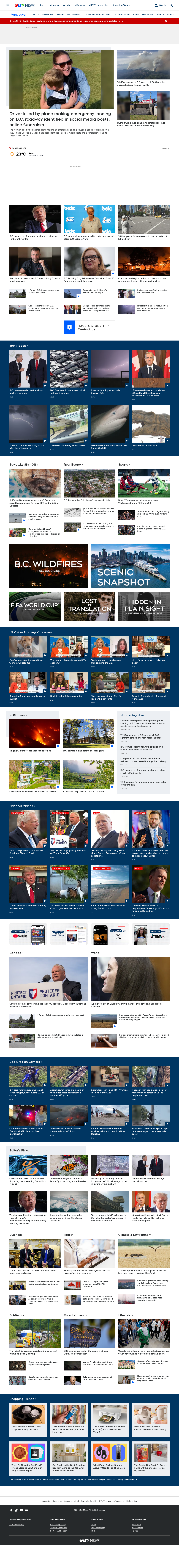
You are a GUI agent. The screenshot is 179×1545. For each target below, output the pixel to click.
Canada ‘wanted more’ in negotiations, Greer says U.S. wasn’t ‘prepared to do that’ (150, 908)
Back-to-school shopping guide (66, 696)
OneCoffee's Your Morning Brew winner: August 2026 (26, 661)
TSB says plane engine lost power (68, 445)
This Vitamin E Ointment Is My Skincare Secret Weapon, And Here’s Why (68, 1429)
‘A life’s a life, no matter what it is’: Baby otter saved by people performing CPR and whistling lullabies (33, 503)
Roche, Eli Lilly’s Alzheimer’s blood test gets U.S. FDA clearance (96, 1284)
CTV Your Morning (98, 5)
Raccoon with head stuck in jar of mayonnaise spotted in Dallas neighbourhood (149, 1093)
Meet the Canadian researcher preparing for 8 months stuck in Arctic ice (66, 1218)
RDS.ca (135, 1531)
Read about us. (131, 1479)
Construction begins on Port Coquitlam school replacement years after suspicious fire (142, 279)
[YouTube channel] (21, 1510)
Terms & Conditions (58, 1528)
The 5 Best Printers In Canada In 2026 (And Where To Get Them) (109, 1429)
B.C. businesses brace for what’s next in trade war (26, 391)
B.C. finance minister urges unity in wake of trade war (68, 391)
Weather (60, 14)
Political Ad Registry (58, 1531)
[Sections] (7, 5)
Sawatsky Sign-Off (89, 1501)
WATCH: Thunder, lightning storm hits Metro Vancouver (26, 446)
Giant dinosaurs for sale (144, 445)
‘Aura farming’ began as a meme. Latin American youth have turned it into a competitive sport (143, 1352)
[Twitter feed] (11, 1510)
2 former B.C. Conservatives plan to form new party (61, 1015)
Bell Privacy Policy (58, 1524)
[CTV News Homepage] (24, 5)
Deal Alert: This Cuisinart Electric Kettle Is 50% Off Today (150, 1428)
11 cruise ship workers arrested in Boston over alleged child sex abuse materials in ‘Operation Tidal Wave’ (144, 1036)
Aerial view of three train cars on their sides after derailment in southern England (67, 1093)
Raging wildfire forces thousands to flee (30, 751)
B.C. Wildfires (73, 14)
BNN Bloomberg (98, 1528)
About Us (46, 1501)
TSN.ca (94, 1531)
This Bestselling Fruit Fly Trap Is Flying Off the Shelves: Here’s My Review (150, 1468)
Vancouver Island (121, 14)
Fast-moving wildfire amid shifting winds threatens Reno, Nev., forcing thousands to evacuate (153, 1283)
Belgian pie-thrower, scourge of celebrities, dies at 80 (97, 1378)
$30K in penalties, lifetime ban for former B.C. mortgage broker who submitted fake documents (98, 511)
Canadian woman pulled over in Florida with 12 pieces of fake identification (26, 1131)
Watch (66, 5)
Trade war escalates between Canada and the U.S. (106, 661)
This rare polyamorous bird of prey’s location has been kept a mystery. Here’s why (142, 1272)
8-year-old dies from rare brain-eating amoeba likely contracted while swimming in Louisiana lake (98, 1298)
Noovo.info (136, 1524)
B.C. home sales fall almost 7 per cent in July (87, 500)
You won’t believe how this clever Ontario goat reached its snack (67, 907)
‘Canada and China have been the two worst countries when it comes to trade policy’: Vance (150, 853)
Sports (136, 14)
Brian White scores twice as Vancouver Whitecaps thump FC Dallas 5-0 (138, 501)
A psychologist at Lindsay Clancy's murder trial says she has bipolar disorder (126, 1005)
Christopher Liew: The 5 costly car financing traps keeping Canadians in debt (28, 1181)
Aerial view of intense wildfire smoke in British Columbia (65, 1130)
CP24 (93, 1524)
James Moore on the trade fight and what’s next (148, 1180)
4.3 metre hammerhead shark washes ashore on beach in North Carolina (108, 1131)
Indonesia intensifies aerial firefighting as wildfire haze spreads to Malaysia (149, 1297)
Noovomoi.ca (137, 1528)
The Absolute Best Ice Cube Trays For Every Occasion (26, 1428)
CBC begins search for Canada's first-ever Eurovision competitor (86, 1352)
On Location (131, 1501)
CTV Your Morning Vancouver (96, 14)
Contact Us (57, 1501)
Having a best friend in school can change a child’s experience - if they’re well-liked (153, 1378)
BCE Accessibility (16, 1524)
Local (43, 5)
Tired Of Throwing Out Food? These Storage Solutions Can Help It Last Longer (27, 1468)
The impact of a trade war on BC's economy (68, 661)
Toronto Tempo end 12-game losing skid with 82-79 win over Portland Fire (153, 513)
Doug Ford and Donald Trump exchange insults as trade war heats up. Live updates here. (97, 308)
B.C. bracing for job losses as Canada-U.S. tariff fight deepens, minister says (89, 279)
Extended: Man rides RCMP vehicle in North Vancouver (109, 1091)
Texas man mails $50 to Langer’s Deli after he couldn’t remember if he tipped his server (108, 1218)
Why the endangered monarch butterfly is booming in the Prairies (68, 1180)
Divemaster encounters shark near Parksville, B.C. (109, 446)
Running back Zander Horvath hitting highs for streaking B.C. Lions (151, 528)
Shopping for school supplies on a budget (27, 697)
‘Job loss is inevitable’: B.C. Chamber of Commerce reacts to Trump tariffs (43, 308)
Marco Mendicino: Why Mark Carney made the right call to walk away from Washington (150, 1218)
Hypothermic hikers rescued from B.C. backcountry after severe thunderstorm (152, 308)
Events (170, 14)
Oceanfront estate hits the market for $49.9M (32, 791)
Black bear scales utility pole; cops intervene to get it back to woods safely (150, 1131)
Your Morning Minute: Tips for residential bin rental (106, 697)
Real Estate (147, 14)
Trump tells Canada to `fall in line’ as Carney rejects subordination (32, 1272)
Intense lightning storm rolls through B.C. (105, 391)
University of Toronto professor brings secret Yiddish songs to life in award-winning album (109, 1181)
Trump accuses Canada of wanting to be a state (27, 907)
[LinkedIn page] (26, 1510)
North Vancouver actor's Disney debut (148, 661)
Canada (54, 5)
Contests (160, 14)
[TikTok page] (16, 1510)
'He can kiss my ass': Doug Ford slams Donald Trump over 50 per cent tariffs (108, 853)
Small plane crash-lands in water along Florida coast (108, 907)
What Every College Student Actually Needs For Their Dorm (109, 1466)
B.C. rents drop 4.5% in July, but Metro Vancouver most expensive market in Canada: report (98, 526)
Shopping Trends (121, 5)
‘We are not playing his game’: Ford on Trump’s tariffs (68, 852)
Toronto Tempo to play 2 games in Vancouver (149, 697)
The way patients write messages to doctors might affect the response (87, 1272)
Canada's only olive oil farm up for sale (83, 791)
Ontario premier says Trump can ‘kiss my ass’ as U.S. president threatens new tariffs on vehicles (47, 1005)
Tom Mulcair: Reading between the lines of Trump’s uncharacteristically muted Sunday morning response (27, 1219)
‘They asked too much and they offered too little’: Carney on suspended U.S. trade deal (148, 393)
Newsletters (47, 14)
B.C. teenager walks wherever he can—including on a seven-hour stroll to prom (43, 516)
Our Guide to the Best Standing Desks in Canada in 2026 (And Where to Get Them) (68, 1468)
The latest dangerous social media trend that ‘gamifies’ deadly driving (33, 1352)
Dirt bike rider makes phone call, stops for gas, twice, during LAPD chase (26, 1093)
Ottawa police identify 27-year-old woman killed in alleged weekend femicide (60, 1036)
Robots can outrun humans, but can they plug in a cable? (43, 1378)
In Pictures (79, 5)
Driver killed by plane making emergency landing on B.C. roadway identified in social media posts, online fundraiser (60, 119)
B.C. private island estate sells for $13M (83, 751)
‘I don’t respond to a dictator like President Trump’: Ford (26, 852)
